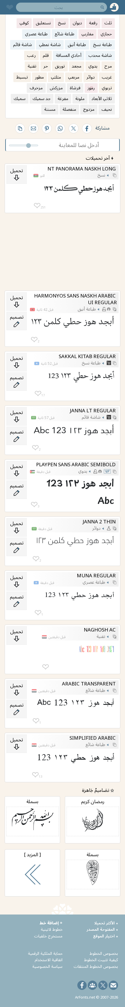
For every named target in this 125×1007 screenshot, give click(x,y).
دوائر (96, 528)
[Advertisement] (62, 252)
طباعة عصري (94, 582)
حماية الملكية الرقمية (45, 953)
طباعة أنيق (87, 309)
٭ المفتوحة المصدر (102, 929)
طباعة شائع (95, 690)
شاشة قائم (91, 417)
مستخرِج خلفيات (48, 936)
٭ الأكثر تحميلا (106, 923)
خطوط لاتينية (52, 929)
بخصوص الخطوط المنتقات (96, 966)
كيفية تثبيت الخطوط (101, 959)
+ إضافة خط (51, 923)
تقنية (101, 636)
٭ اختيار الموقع (105, 936)
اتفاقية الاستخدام (49, 959)
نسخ (101, 175)
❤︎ (37, 205)
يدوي (82, 471)
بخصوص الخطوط (104, 953)
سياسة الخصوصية (47, 966)
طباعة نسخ (91, 363)
